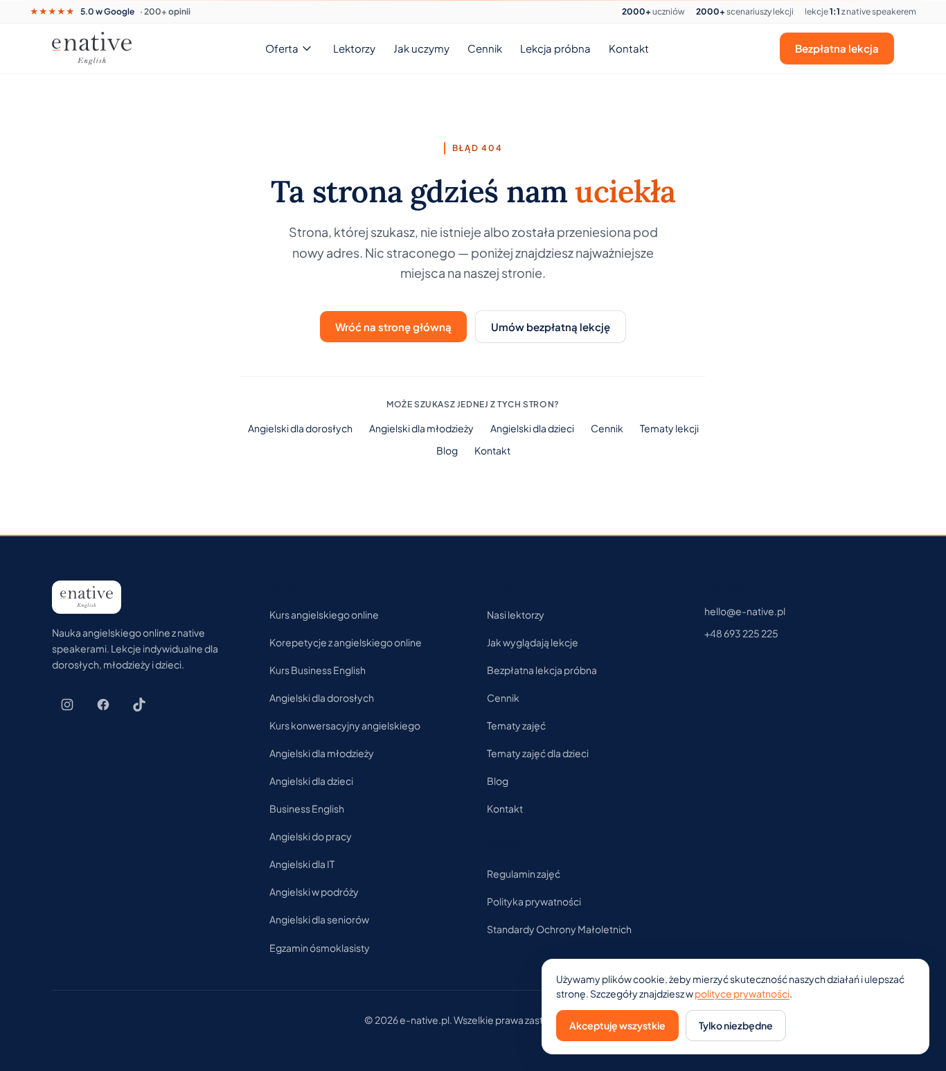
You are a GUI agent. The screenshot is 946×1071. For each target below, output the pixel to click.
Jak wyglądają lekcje (532, 642)
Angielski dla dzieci (532, 428)
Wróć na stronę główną (393, 326)
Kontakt (629, 48)
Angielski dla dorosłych (300, 428)
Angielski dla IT (301, 864)
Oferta (281, 48)
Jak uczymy (421, 48)
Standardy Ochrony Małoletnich (559, 929)
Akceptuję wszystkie (617, 1025)
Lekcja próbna (555, 48)
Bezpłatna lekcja (837, 48)
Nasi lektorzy (515, 614)
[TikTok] (139, 704)
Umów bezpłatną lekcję (550, 326)
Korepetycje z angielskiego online (345, 642)
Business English (306, 808)
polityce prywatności (742, 993)
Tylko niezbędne (736, 1025)
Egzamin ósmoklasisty (319, 947)
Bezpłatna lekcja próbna (542, 670)
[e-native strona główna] (92, 48)
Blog (447, 450)
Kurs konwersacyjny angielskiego (344, 725)
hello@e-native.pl (744, 611)
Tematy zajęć (516, 725)
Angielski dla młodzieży (421, 428)
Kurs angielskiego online (324, 614)
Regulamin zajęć (523, 873)
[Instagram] (67, 704)
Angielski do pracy (310, 836)
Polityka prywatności (534, 901)
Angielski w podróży (314, 891)
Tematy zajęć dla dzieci (538, 753)
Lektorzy (354, 48)
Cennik (484, 48)
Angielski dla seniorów (319, 919)
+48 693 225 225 (741, 633)
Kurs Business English (317, 670)
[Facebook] (103, 704)
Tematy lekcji (669, 428)
